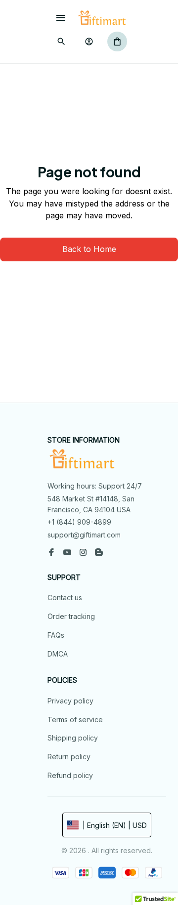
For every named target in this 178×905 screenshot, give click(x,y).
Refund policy (70, 775)
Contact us (64, 597)
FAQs (55, 635)
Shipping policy (72, 738)
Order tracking (71, 616)
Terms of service (75, 719)
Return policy (68, 756)
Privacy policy (70, 701)
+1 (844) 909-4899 (79, 522)
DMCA (57, 654)
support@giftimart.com (84, 535)
